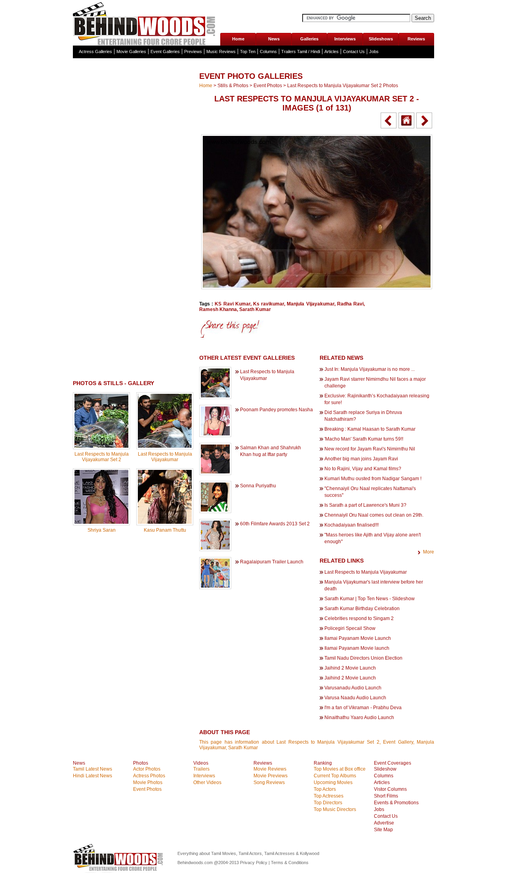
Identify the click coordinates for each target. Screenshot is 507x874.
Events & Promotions (396, 802)
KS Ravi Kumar (232, 304)
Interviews (345, 38)
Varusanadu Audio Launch (352, 688)
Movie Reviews (270, 769)
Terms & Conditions (290, 862)
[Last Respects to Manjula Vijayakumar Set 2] (101, 446)
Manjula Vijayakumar (310, 304)
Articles (331, 51)
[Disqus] (133, 640)
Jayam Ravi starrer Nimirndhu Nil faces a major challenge (375, 382)
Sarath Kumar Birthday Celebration (362, 608)
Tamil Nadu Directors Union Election (363, 658)
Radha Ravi (350, 304)
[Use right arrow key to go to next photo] (424, 120)
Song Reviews (269, 782)
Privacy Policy (254, 862)
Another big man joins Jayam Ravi (361, 459)
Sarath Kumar (255, 309)
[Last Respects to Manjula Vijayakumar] (165, 446)
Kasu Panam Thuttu (165, 530)
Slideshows (381, 38)
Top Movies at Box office (340, 769)
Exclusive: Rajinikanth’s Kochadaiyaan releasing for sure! (376, 399)
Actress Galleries (95, 51)
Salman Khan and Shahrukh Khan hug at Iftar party (270, 451)
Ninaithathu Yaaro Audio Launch (359, 717)
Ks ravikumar (268, 304)
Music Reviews (221, 51)
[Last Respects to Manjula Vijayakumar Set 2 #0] (316, 287)
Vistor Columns (390, 789)
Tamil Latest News (92, 769)
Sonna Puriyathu (258, 486)
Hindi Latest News (92, 776)
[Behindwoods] (146, 23)
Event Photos (268, 85)
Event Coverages (392, 763)
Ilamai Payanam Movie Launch (357, 638)
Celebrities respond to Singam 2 (359, 618)
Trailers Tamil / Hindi (300, 51)
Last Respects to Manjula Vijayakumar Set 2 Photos (342, 85)
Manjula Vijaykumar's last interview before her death (373, 585)
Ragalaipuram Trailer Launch (271, 562)
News (274, 38)
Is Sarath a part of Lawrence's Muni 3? (365, 505)
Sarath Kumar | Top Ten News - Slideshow (369, 598)
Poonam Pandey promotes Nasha (276, 409)
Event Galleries (165, 51)
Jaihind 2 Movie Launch (350, 668)
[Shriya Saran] (101, 522)
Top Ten (247, 51)
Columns (268, 51)
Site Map (383, 829)
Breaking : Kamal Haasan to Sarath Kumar (370, 429)
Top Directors (328, 802)
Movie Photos (147, 782)
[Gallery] (406, 120)
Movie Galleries (131, 51)
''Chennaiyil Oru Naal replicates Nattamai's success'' (370, 492)
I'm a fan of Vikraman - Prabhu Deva (363, 707)
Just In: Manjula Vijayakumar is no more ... (369, 369)
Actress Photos (149, 776)
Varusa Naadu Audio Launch (355, 697)
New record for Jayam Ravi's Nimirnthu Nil (369, 449)
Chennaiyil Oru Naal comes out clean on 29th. (373, 515)
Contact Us (354, 51)
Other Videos (207, 782)
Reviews (416, 38)
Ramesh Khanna (218, 309)
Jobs (374, 51)
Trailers (201, 769)
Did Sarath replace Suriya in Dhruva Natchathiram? (363, 416)
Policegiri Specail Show (349, 628)
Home (238, 38)
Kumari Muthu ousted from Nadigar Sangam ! (372, 478)
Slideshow (385, 769)
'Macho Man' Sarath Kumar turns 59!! (363, 439)
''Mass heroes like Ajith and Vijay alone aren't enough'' (372, 538)
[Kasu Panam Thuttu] (165, 522)
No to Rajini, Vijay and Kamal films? (362, 468)
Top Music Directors (335, 809)
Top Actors (325, 789)
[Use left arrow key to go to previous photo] (388, 120)
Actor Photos (146, 769)
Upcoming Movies (333, 782)
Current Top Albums (335, 776)
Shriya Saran (102, 530)
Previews (193, 51)
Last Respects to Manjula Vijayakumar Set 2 (101, 456)
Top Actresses (328, 796)
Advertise (384, 823)
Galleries (309, 38)
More (428, 552)
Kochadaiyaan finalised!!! (351, 525)
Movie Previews (271, 776)
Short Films (386, 796)
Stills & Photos (232, 85)
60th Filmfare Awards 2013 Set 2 (275, 524)
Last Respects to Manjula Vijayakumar (165, 456)
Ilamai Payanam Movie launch (356, 648)
